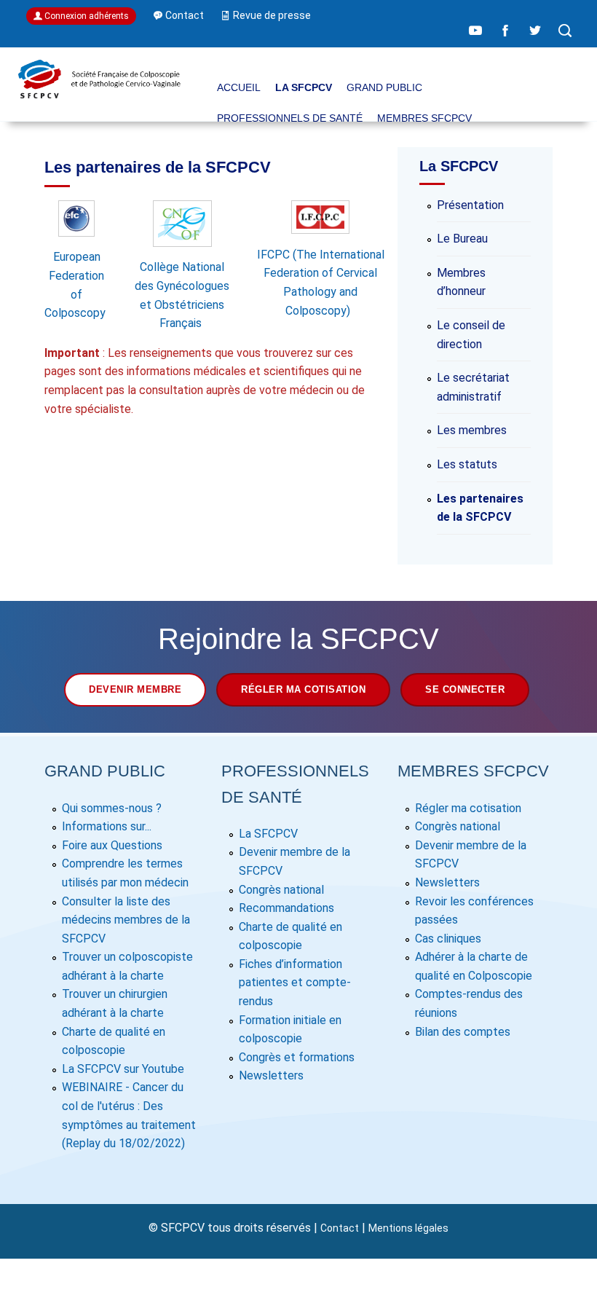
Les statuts (467, 464)
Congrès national (281, 890)
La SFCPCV (303, 87)
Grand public (384, 87)
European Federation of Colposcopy (76, 285)
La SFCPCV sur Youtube (123, 1069)
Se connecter (465, 689)
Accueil (239, 87)
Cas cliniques (448, 938)
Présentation (470, 205)
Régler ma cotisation (303, 689)
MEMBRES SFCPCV (424, 118)
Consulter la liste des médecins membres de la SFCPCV (126, 919)
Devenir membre (135, 689)
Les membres (472, 430)
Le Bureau (462, 238)
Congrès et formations (297, 1057)
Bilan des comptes (462, 1032)
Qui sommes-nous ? (112, 808)
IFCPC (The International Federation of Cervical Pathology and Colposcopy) (320, 282)
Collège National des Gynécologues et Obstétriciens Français (182, 295)
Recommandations (286, 908)
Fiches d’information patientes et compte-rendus (295, 982)
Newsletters (271, 1075)
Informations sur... (106, 826)
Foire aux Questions (112, 845)
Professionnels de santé (290, 118)
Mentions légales (408, 1228)
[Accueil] (99, 96)
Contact (339, 1228)
